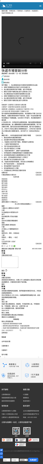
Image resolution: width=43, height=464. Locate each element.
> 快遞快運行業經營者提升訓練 (29, 328)
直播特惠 (4, 109)
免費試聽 (23, 105)
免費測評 (33, 460)
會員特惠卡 (26, 401)
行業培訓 (20, 11)
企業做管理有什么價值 (9, 411)
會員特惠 (5, 79)
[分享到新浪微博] (7, 246)
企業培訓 (21, 422)
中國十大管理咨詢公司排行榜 (11, 414)
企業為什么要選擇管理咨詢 (10, 417)
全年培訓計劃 (6, 111)
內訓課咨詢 (19, 109)
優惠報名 (26, 398)
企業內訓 (5, 422)
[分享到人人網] (12, 246)
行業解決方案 (24, 111)
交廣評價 (11, 107)
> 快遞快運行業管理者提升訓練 (12, 323)
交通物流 (27, 11)
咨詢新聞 (23, 107)
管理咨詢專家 (15, 111)
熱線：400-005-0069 (30, 417)
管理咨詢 (12, 11)
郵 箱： (4, 251)
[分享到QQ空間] (5, 246)
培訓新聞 (17, 107)
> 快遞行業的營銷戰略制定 (10, 328)
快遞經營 (35, 11)
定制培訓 (5, 76)
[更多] (30, 91)
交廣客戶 (4, 107)
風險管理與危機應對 (8, 401)
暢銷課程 (5, 82)
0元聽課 (25, 394)
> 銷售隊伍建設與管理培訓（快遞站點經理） (16, 326)
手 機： (4, 253)
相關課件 (4, 105)
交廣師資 (11, 105)
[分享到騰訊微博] (10, 246)
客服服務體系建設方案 (9, 398)
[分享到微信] (14, 246)
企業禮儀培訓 (6, 394)
